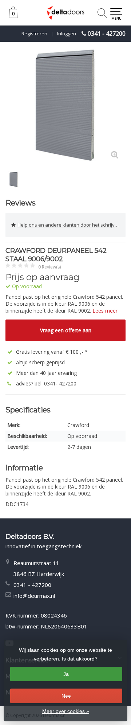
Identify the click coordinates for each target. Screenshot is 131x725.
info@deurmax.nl (34, 595)
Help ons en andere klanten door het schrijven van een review (71, 225)
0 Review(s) (49, 267)
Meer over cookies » (65, 711)
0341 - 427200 (107, 34)
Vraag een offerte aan (65, 330)
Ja (66, 674)
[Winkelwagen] (13, 16)
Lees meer (105, 310)
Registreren (34, 33)
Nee (66, 696)
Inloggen (66, 33)
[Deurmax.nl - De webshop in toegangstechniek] (65, 12)
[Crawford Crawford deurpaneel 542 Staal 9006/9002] (65, 106)
